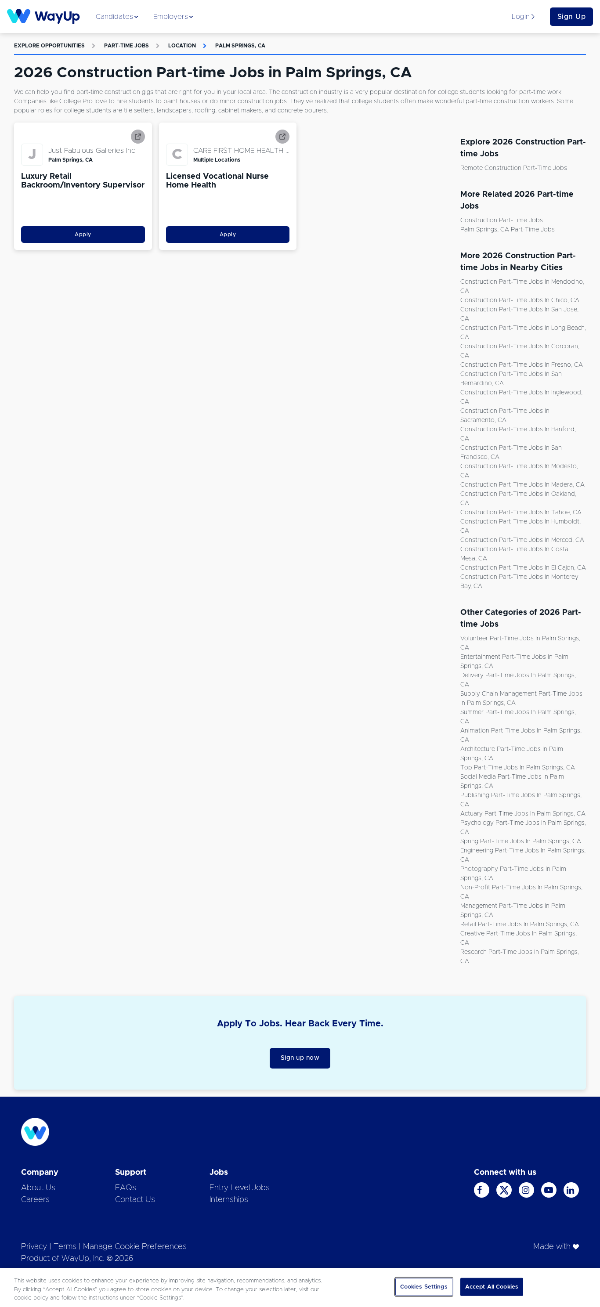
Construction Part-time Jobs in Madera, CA (522, 485)
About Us (38, 1188)
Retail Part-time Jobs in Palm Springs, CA (519, 924)
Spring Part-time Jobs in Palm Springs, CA (520, 841)
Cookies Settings (424, 1286)
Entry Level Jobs (240, 1188)
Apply (83, 234)
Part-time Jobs (126, 45)
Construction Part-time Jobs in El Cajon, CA (523, 568)
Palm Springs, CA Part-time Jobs (507, 230)
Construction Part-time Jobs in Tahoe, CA (521, 512)
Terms (65, 1247)
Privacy (34, 1247)
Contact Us (135, 1200)
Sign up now (300, 1058)
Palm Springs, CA (240, 45)
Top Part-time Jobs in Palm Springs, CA (517, 768)
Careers (35, 1200)
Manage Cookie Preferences (135, 1247)
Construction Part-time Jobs (501, 220)
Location (182, 45)
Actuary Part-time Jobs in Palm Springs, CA (523, 814)
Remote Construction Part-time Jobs (513, 168)
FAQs (125, 1188)
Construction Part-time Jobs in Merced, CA (522, 540)
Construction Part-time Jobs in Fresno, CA (521, 365)
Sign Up (571, 16)
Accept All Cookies (491, 1286)
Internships (229, 1200)
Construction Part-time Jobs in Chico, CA (519, 300)
